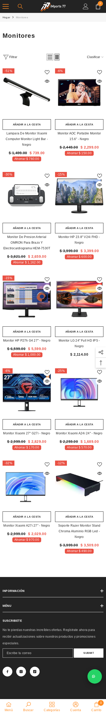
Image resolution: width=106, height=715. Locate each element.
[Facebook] (7, 671)
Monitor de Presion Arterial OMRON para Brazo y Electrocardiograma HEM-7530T (26, 242)
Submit (88, 653)
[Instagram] (21, 671)
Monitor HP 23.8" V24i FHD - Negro (79, 239)
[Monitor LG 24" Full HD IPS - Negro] (79, 300)
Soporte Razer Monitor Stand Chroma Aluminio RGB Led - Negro (79, 531)
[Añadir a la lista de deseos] (47, 72)
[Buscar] (20, 6)
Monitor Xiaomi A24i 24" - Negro (79, 433)
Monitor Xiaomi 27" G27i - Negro (26, 433)
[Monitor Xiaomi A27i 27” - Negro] (27, 485)
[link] (28, 706)
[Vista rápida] (47, 81)
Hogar (6, 17)
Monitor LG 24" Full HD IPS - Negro (79, 343)
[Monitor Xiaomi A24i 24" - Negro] (79, 392)
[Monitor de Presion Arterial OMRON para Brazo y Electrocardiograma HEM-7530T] (27, 196)
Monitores (22, 17)
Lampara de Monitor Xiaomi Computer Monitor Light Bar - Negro (27, 139)
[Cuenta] (86, 6)
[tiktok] (35, 671)
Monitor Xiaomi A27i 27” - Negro (26, 525)
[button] (50, 57)
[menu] (6, 6)
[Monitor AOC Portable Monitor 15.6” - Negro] (79, 92)
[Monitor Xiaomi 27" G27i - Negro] (27, 392)
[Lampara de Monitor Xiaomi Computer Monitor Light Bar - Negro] (27, 92)
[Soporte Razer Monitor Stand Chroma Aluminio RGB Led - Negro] (79, 485)
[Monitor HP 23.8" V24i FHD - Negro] (79, 196)
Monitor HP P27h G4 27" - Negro (26, 340)
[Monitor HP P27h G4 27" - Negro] (27, 300)
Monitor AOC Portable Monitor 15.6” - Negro (79, 136)
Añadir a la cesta (27, 124)
